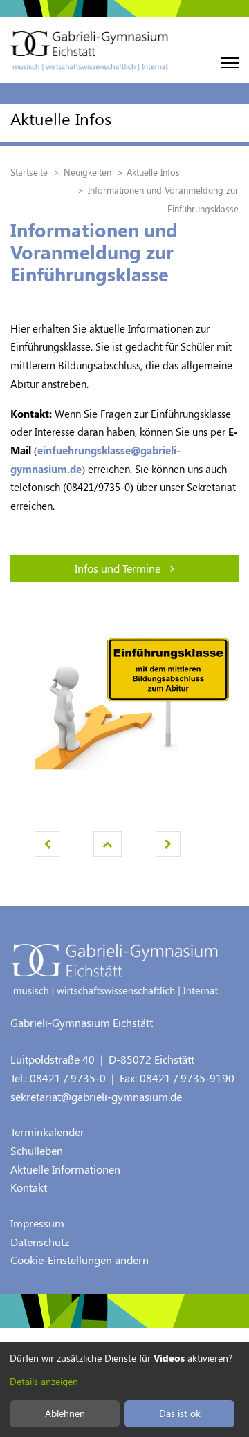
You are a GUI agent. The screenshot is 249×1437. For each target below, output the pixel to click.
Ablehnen (65, 1413)
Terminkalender (47, 1131)
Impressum (37, 1223)
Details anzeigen (44, 1381)
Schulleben (36, 1150)
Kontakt (28, 1187)
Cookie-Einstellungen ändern (79, 1259)
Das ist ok (180, 1413)
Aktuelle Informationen (65, 1169)
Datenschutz (39, 1241)
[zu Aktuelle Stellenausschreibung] (47, 843)
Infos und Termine (119, 568)
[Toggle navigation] (230, 63)
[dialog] (124, 1389)
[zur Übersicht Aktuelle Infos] (107, 843)
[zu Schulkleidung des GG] (168, 843)
